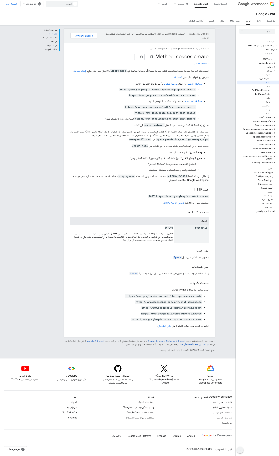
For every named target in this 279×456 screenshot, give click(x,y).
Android (191, 436)
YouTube (72, 417)
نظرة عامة (271, 20)
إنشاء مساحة (80, 70)
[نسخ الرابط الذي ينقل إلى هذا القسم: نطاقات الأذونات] (186, 283)
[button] (258, 46)
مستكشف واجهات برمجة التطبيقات (140, 417)
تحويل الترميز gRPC (174, 202)
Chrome (177, 436)
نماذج (222, 20)
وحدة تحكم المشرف (146, 402)
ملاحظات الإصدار (202, 63)
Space (177, 257)
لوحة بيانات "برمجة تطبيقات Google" (139, 407)
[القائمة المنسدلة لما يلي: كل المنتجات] (174, 4)
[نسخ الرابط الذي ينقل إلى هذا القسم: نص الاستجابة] (188, 267)
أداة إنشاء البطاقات (195, 20)
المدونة (74, 402)
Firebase (161, 436)
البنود (229, 449)
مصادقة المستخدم (193, 101)
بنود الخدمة (227, 423)
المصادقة (178, 77)
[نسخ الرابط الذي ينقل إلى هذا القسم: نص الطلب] (193, 251)
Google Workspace (182, 48)
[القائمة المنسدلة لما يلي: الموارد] (158, 4)
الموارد (164, 3)
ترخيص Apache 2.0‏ (95, 341)
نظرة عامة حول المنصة (222, 402)
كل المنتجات (183, 3)
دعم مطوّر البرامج (224, 417)
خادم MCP (235, 20)
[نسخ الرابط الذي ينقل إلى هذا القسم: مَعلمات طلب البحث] (182, 212)
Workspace (259, 4)
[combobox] (62, 4)
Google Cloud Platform (139, 436)
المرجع (248, 20)
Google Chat (201, 3)
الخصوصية (219, 449)
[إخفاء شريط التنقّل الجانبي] (240, 450)
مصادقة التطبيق (194, 83)
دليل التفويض (164, 325)
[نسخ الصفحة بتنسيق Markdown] (142, 57)
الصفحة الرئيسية (220, 3)
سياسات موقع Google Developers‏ (194, 344)
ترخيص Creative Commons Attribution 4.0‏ (166, 341)
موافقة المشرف (170, 83)
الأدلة (259, 20)
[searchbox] (257, 31)
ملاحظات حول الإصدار (222, 412)
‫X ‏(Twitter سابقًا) (69, 412)
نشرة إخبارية (72, 407)
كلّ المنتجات (116, 436)
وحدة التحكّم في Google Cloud (141, 412)
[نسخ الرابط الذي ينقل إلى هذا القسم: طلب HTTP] (191, 190)
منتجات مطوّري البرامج (222, 407)
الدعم (211, 20)
